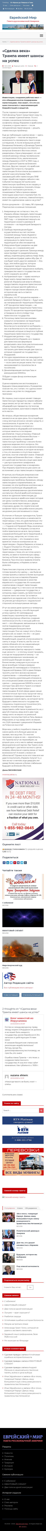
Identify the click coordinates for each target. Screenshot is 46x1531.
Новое (20, 1208)
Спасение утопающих (32, 995)
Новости (8, 1453)
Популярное (9, 1208)
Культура (8, 1469)
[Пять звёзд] (11, 849)
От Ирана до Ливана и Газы (21, 2)
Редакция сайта (19, 66)
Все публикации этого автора (18, 987)
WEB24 (24, 1527)
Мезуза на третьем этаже (16, 1324)
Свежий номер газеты (14, 1191)
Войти (20, 8)
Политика (8, 1456)
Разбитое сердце (12, 1316)
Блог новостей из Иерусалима (21, 1019)
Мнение (30, 66)
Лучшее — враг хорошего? (17, 1312)
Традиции (9, 1463)
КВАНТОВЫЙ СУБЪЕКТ (12, 931)
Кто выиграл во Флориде (16, 1340)
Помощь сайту (11, 1509)
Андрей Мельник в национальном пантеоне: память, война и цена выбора (21, 1370)
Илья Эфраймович (13, 1376)
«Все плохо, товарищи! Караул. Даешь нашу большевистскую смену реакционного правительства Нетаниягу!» (29, 1219)
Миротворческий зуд (12, 965)
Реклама (26, 5)
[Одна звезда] (3, 849)
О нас (5, 5)
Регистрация (9, 8)
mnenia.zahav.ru (9, 774)
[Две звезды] (5, 849)
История (8, 1466)
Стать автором (15, 5)
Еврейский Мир (23, 18)
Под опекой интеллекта (28, 1266)
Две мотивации (11, 995)
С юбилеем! (7, 903)
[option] (27, 2)
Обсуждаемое (31, 1208)
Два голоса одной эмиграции (18, 1309)
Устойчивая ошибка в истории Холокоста (23, 1320)
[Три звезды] (7, 849)
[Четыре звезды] (9, 849)
